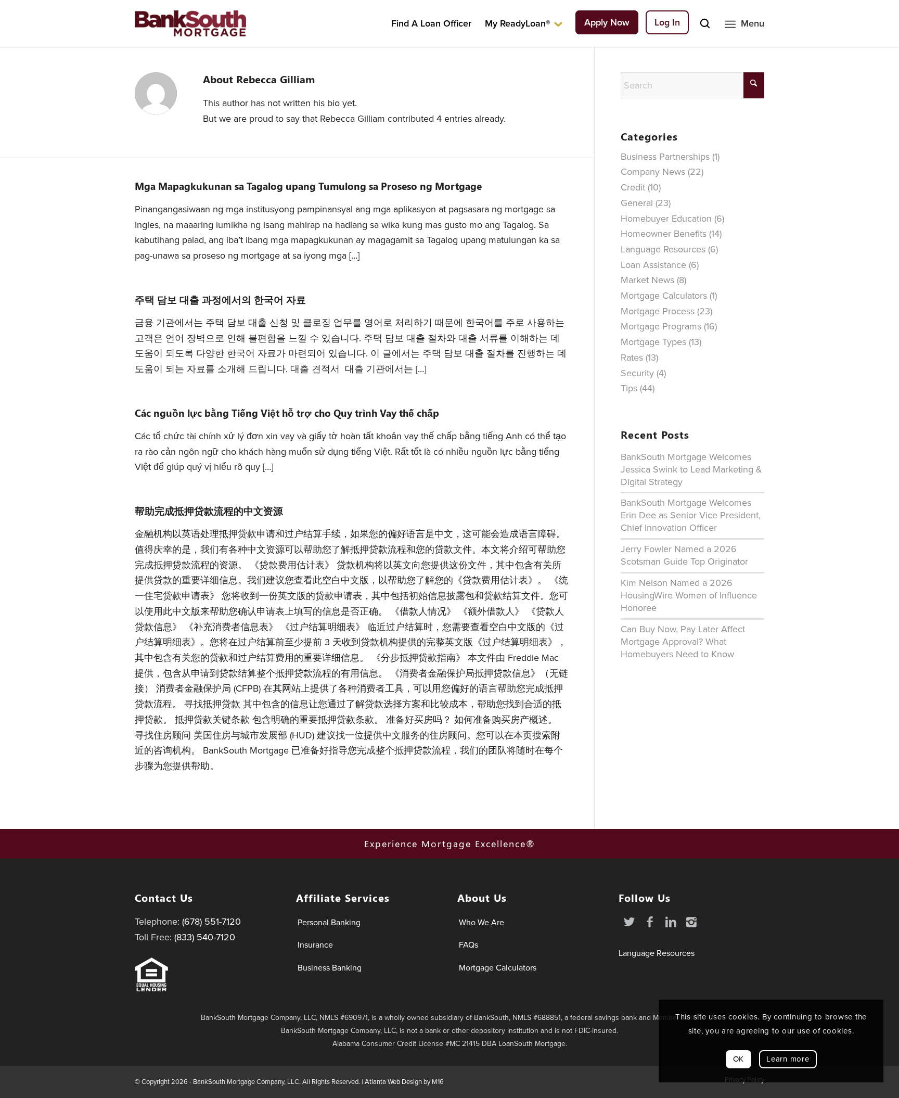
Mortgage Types (653, 342)
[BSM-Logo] (190, 23)
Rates (632, 357)
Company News (653, 171)
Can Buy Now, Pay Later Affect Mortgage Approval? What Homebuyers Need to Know (683, 641)
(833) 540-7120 (204, 937)
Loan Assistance (653, 265)
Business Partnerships (665, 156)
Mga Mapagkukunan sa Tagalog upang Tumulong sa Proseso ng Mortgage (308, 186)
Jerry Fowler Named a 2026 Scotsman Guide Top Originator (684, 555)
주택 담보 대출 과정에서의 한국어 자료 (220, 299)
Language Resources (663, 249)
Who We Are (481, 922)
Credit (633, 187)
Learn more (788, 1059)
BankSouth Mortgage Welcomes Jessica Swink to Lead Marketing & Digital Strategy (691, 469)
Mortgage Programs (661, 326)
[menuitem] (431, 23)
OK (738, 1059)
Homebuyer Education (666, 218)
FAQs (468, 945)
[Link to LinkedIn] (670, 922)
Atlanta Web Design (393, 1082)
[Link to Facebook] (649, 922)
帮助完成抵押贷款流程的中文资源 (209, 511)
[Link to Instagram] (691, 922)
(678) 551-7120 (211, 921)
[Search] (705, 23)
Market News (647, 280)
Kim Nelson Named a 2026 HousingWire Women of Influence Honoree (689, 595)
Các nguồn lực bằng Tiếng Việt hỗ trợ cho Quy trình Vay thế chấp (287, 413)
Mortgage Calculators (664, 295)
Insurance (315, 945)
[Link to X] (629, 922)
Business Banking (330, 968)
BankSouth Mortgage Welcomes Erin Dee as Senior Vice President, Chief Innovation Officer (691, 515)
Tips (629, 388)
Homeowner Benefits (664, 233)
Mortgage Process (658, 311)
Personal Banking (329, 922)
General (637, 203)
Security (637, 373)
